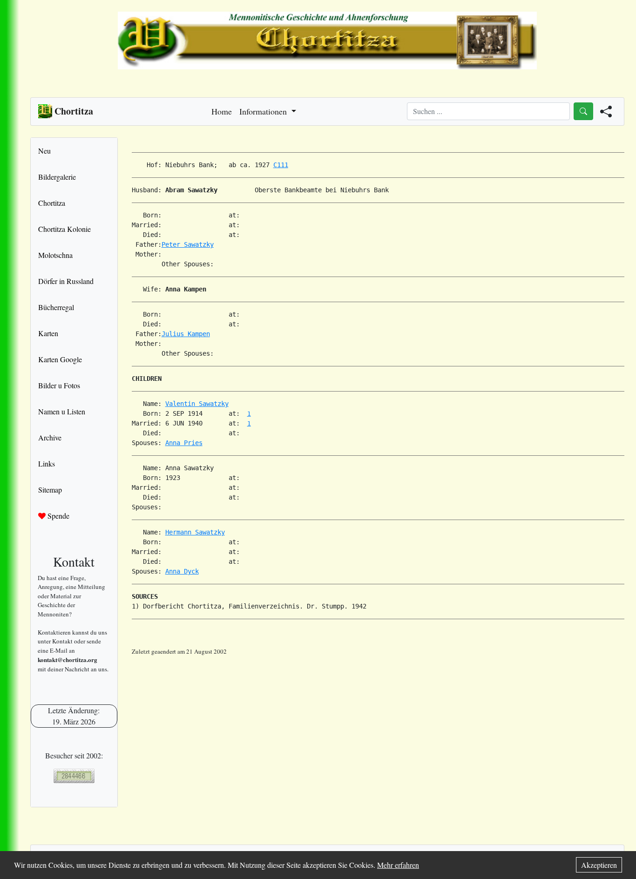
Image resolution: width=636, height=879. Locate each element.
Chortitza (51, 203)
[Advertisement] (378, 677)
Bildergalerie (57, 177)
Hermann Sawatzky (195, 532)
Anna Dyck (182, 571)
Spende (57, 516)
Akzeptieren (599, 865)
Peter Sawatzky (188, 244)
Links (46, 463)
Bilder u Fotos (59, 385)
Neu (44, 151)
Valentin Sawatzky (197, 403)
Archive (49, 437)
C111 (280, 165)
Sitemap (50, 489)
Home (221, 111)
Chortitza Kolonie (64, 229)
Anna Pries (184, 442)
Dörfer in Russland (66, 281)
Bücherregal (56, 307)
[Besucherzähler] (74, 776)
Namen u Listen (61, 411)
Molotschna (55, 255)
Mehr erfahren (398, 865)
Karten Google (60, 359)
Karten (48, 333)
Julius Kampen (186, 334)
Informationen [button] (264, 111)
